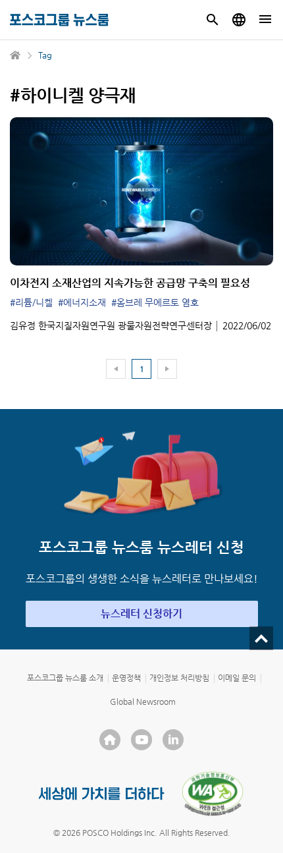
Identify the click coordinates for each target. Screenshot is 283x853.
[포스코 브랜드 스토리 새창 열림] (102, 793)
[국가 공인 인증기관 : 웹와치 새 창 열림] (212, 793)
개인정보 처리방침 (179, 677)
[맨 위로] (261, 638)
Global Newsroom (143, 701)
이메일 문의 (237, 677)
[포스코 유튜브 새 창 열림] (141, 739)
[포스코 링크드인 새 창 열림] (173, 739)
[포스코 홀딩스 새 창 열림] (109, 739)
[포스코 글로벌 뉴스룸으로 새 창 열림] (239, 20)
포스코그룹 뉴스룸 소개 (65, 677)
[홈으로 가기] (16, 55)
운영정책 (126, 677)
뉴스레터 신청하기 (141, 613)
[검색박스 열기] (212, 20)
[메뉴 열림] (265, 19)
